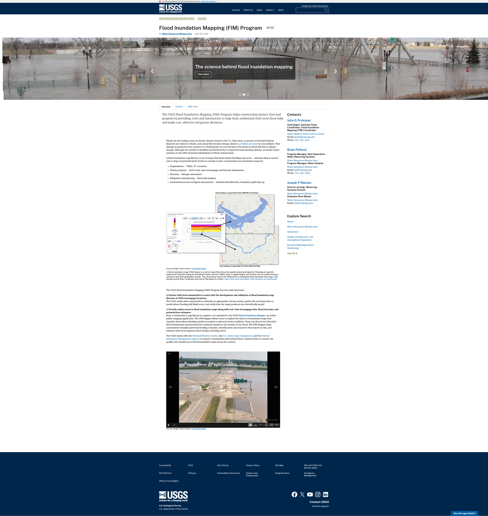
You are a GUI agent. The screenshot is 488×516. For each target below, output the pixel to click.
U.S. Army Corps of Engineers (237, 336)
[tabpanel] (244, 69)
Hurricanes (292, 232)
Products (248, 10)
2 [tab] (244, 94)
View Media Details (198, 269)
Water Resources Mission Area (176, 18)
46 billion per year (247, 143)
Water (290, 221)
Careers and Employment (252, 474)
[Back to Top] (479, 507)
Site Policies (223, 465)
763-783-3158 (302, 140)
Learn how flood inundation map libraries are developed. (250, 279)
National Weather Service (205, 336)
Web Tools (193, 106)
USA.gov (192, 473)
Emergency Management (310, 474)
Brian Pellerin (297, 149)
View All (291, 253)
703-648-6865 (302, 173)
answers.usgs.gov (320, 506)
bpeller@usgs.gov (303, 170)
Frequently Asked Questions (315, 6)
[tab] (166, 106)
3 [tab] (248, 94)
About (281, 10)
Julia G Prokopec (299, 120)
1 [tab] (240, 94)
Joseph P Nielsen (299, 182)
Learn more (203, 74)
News (259, 10)
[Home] (170, 12)
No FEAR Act (165, 473)
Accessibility (165, 465)
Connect (270, 10)
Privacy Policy (252, 465)
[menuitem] (236, 8)
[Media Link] (223, 230)
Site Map (279, 465)
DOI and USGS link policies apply (313, 466)
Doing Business (282, 473)
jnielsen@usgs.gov (303, 203)
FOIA (190, 465)
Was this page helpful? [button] (465, 513)
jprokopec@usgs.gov (304, 137)
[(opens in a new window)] (294, 494)
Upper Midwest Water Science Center (305, 134)
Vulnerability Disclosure (228, 473)
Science (236, 10)
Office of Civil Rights (169, 481)
